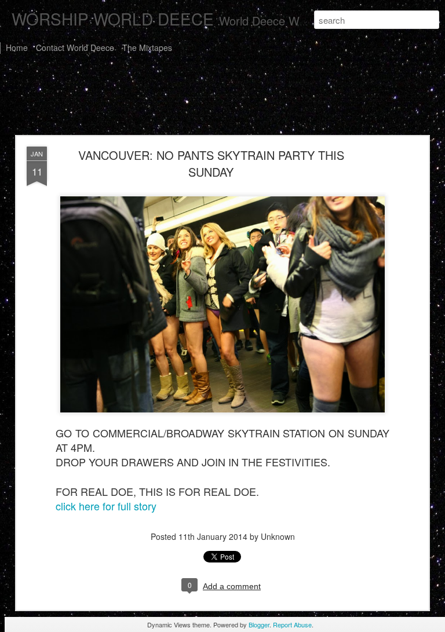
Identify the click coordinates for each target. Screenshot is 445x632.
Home (17, 47)
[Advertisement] (222, 97)
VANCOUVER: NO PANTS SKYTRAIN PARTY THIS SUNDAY (211, 163)
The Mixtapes (147, 47)
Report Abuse (292, 624)
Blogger (259, 624)
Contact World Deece (75, 47)
